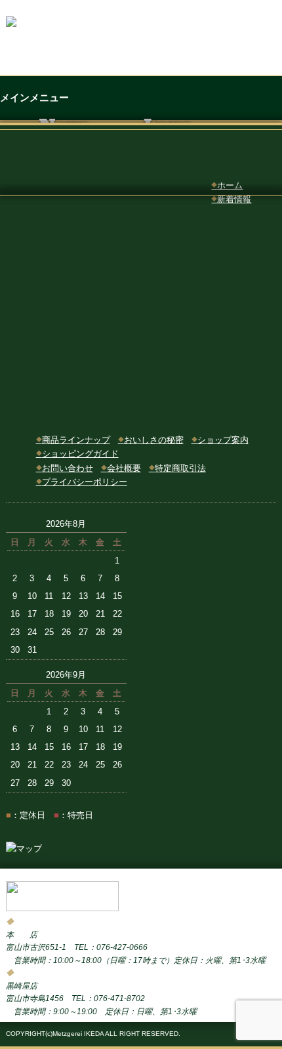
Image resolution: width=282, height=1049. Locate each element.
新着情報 (231, 199)
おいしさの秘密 (151, 440)
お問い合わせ (64, 468)
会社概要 (121, 468)
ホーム (227, 185)
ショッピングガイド (77, 454)
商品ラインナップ (73, 440)
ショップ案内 (220, 440)
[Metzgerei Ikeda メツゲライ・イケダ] (62, 907)
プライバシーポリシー (81, 482)
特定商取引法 (177, 468)
